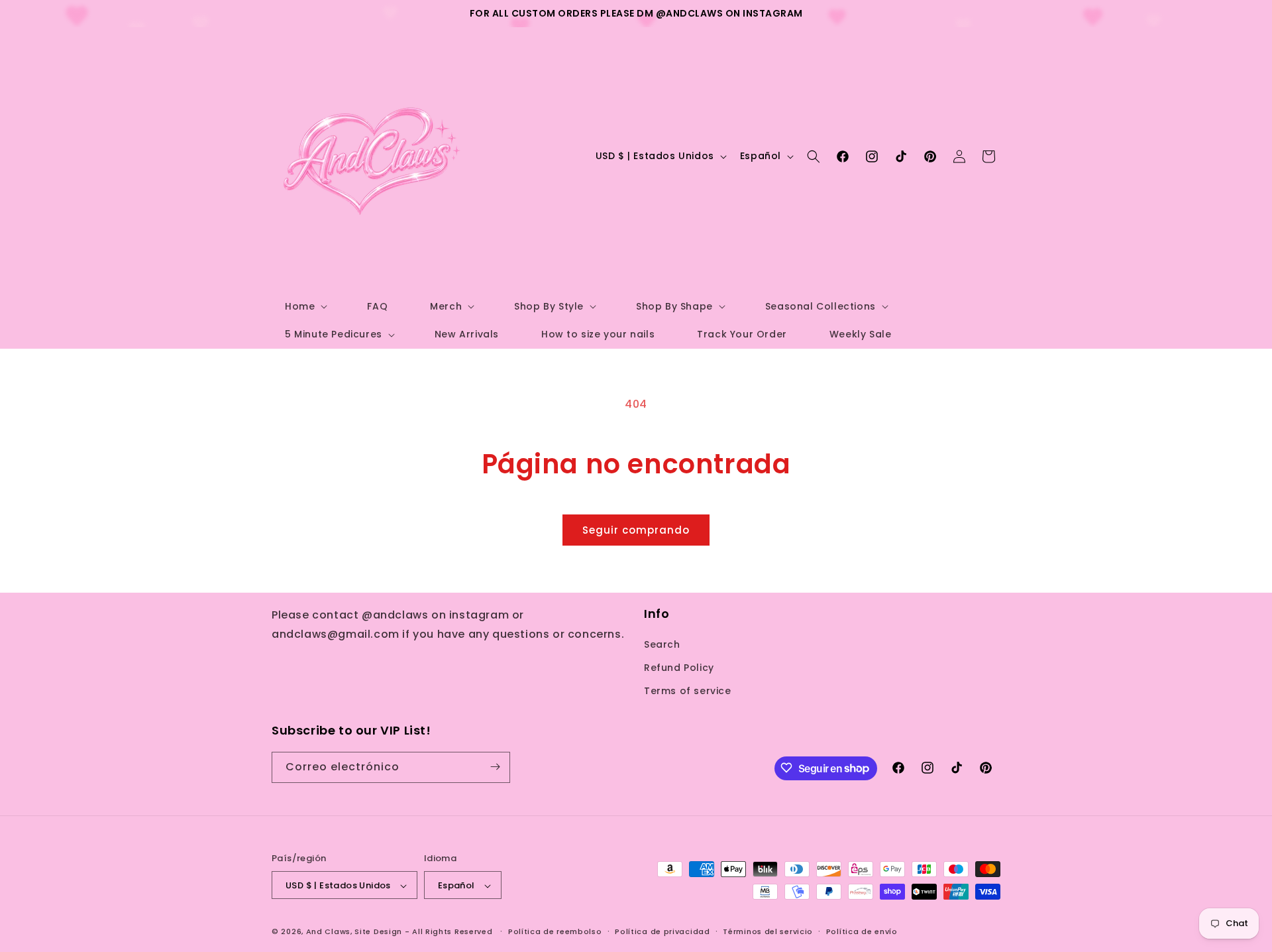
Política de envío (862, 931)
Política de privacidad (662, 931)
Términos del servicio (768, 931)
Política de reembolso (555, 931)
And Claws (328, 932)
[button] (305, 306)
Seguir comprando (636, 530)
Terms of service (687, 690)
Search (662, 643)
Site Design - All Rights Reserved (423, 932)
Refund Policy (679, 667)
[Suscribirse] (494, 766)
